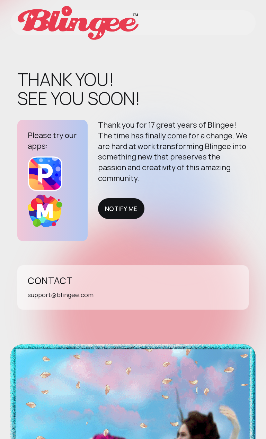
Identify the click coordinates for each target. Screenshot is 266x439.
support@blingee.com (61, 295)
